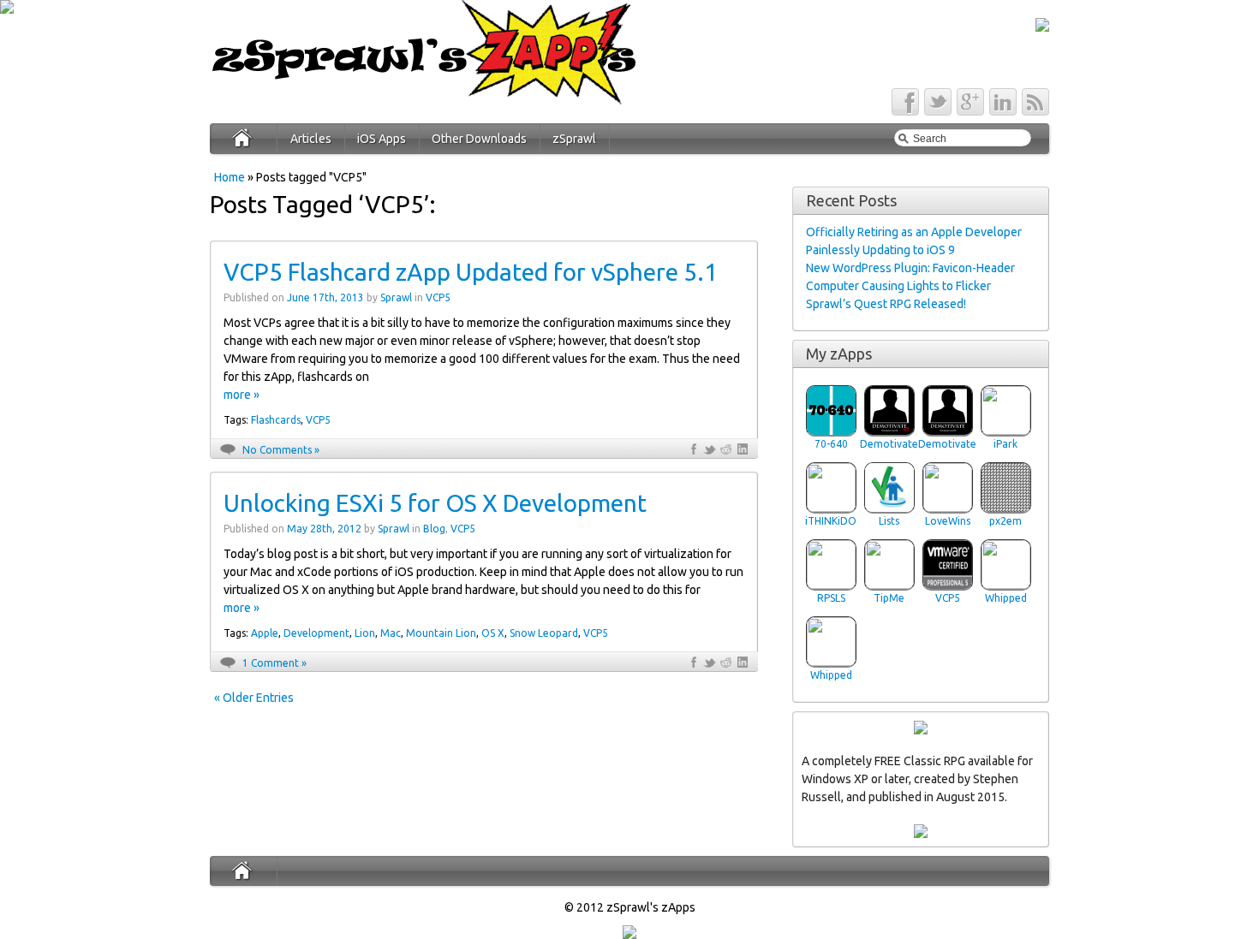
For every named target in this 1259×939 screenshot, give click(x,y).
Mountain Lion (441, 633)
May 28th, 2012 (324, 528)
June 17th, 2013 (325, 297)
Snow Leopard (544, 633)
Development (316, 633)
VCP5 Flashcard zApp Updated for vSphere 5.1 (471, 272)
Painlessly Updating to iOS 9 (880, 250)
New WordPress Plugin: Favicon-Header (910, 268)
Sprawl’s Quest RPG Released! (886, 304)
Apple (264, 633)
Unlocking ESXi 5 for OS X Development (435, 503)
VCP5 (438, 297)
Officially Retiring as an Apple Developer (914, 232)
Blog (434, 528)
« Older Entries (254, 697)
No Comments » (280, 449)
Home (229, 177)
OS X (492, 633)
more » (242, 394)
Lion (365, 633)
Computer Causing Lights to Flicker (898, 286)
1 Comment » (274, 663)
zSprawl (574, 139)
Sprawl (396, 297)
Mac (390, 633)
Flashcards (276, 419)
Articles (310, 139)
